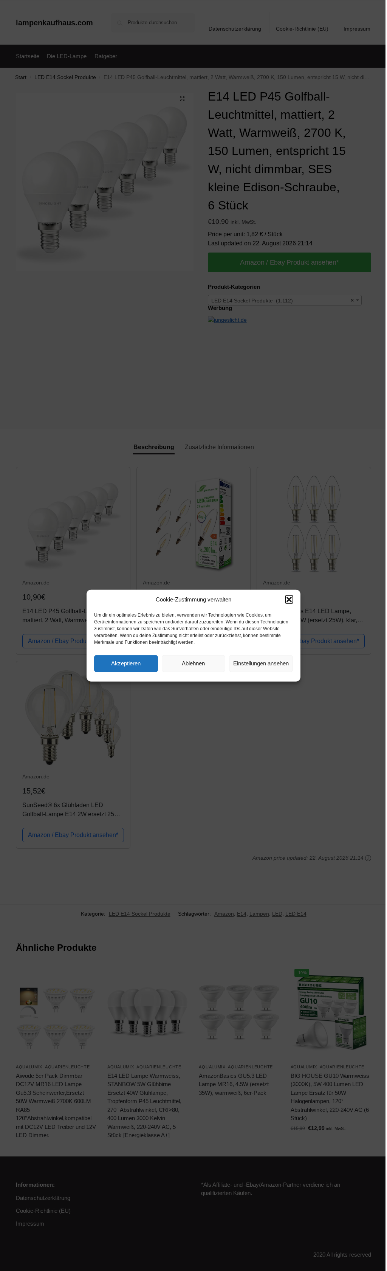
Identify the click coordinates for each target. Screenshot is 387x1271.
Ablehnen (193, 663)
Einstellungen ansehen (261, 663)
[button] (289, 599)
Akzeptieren (126, 663)
